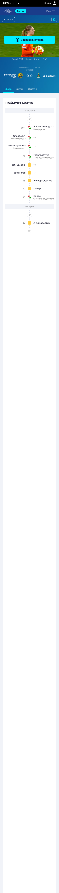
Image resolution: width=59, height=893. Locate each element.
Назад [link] (10, 19)
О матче (32, 89)
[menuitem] (29, 11)
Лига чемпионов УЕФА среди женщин (7, 11)
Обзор (8, 89)
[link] (20, 11)
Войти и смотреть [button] (32, 40)
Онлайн (20, 89)
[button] (50, 11)
